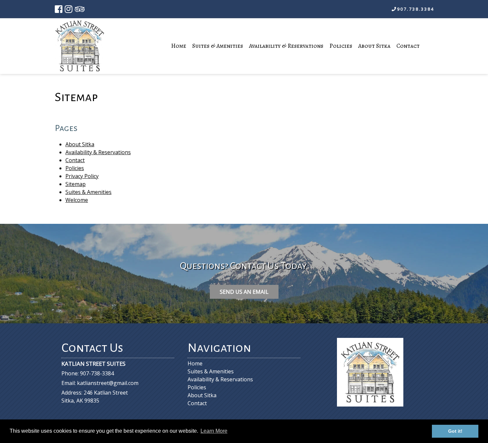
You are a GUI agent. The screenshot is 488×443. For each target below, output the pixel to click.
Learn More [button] (214, 431)
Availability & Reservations (286, 46)
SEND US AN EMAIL (244, 291)
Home (178, 46)
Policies (340, 46)
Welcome (76, 200)
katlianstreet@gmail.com (107, 383)
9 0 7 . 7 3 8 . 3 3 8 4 (415, 9)
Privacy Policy (82, 176)
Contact (408, 46)
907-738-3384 (97, 373)
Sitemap (75, 184)
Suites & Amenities (217, 46)
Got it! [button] (455, 431)
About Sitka (374, 46)
